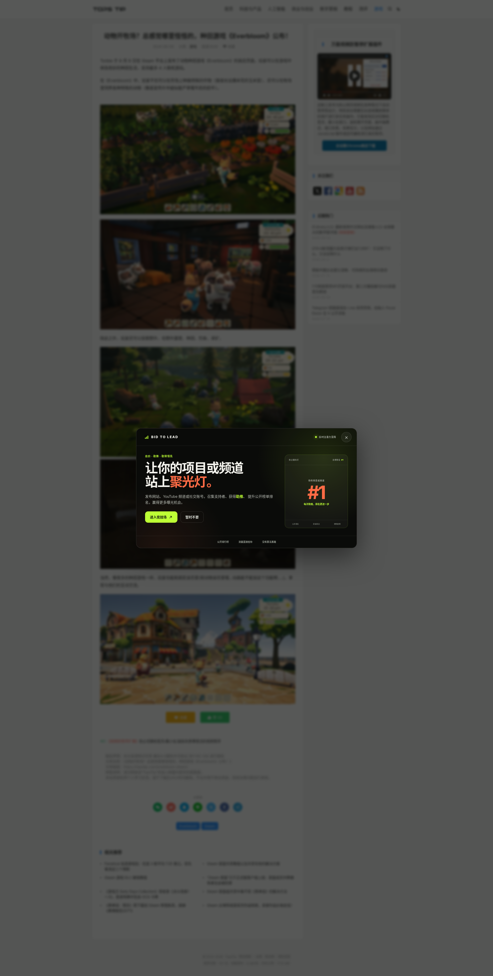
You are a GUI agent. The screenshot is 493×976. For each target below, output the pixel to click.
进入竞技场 (158, 517)
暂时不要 (192, 517)
